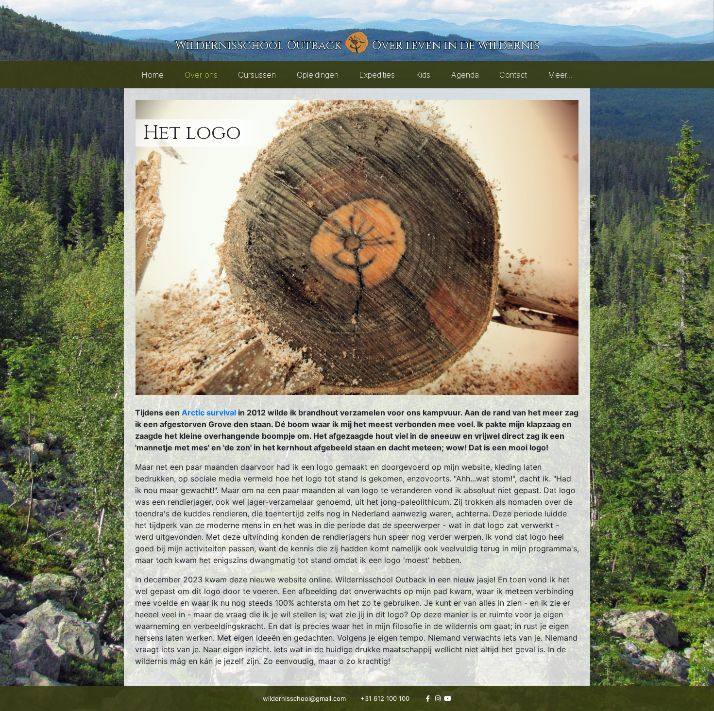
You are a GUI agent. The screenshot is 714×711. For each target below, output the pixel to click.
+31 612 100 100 (384, 698)
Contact (513, 75)
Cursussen (257, 75)
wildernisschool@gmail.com (304, 698)
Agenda (465, 75)
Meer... (560, 75)
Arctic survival (209, 412)
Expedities (377, 75)
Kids (423, 75)
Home (152, 75)
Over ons (201, 75)
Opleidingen (318, 75)
